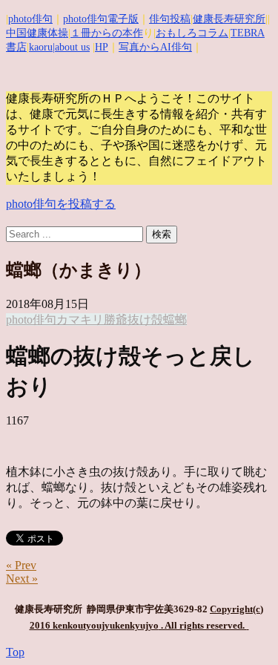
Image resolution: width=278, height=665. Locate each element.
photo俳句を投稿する (61, 203)
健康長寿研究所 (229, 18)
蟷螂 (175, 319)
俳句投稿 (170, 18)
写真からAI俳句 (155, 47)
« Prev (21, 565)
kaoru (41, 47)
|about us (71, 47)
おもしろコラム (192, 33)
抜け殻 (145, 319)
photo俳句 (30, 18)
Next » (22, 578)
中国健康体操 (37, 33)
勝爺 (116, 319)
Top (15, 652)
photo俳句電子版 (101, 18)
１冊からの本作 (106, 33)
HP (101, 47)
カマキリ (80, 319)
